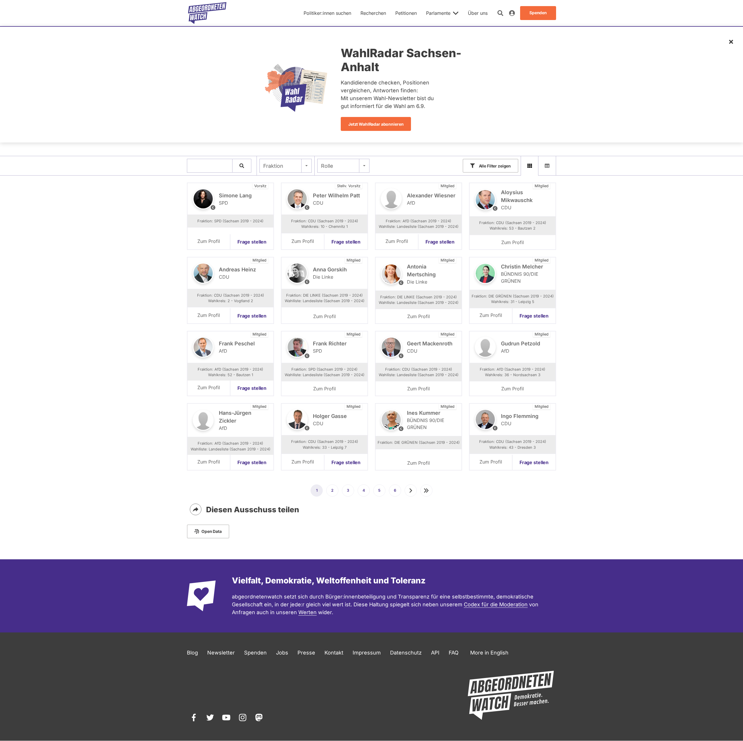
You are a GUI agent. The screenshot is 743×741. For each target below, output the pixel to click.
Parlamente (438, 13)
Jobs (282, 653)
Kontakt (333, 653)
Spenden (255, 653)
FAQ (454, 653)
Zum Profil (208, 241)
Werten (307, 612)
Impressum (367, 653)
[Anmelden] (511, 13)
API (435, 653)
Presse (306, 653)
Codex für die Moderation (496, 604)
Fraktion (273, 166)
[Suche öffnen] (500, 13)
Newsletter (221, 653)
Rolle (327, 166)
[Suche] (241, 166)
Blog (192, 653)
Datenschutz (406, 653)
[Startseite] (207, 13)
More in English (489, 653)
